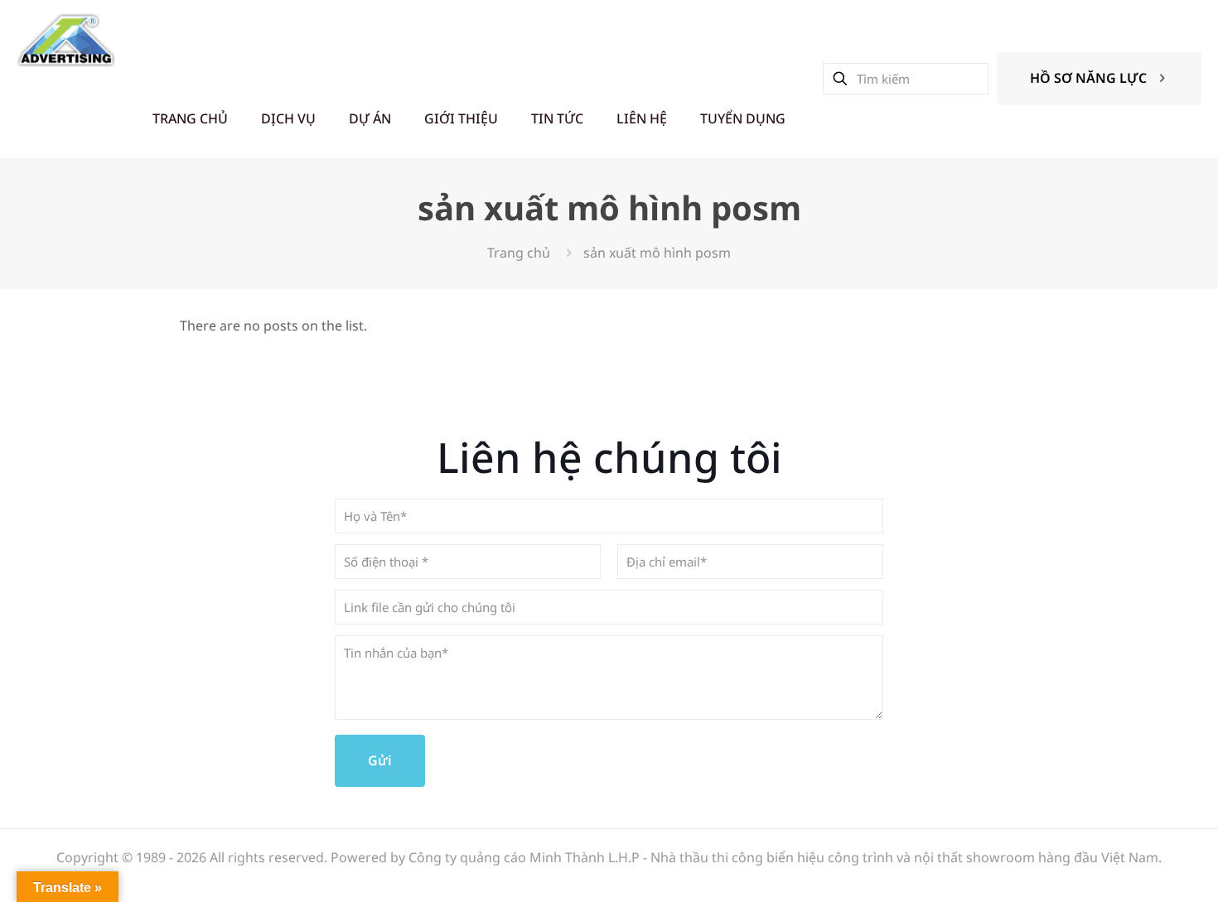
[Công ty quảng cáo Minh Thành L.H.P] (66, 39)
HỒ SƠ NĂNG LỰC (1088, 78)
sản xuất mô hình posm (657, 253)
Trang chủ (518, 253)
